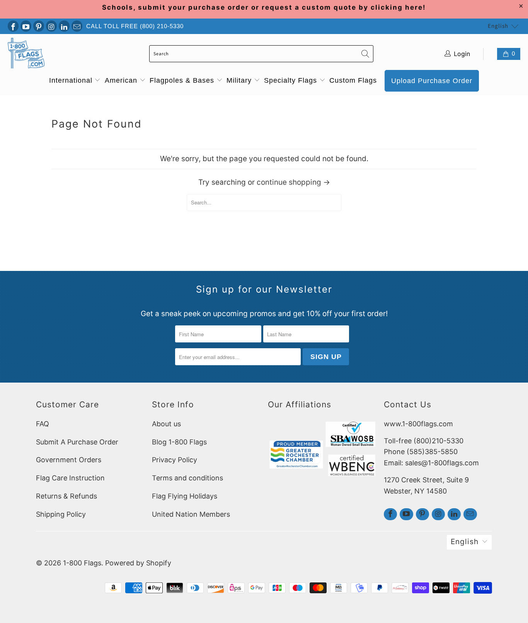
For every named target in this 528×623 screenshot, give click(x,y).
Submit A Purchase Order (77, 442)
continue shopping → (293, 182)
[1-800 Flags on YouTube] (25, 26)
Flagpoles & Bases (183, 80)
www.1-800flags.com (418, 424)
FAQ (42, 424)
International (72, 80)
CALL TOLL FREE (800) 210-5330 (135, 26)
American (122, 80)
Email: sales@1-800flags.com (431, 463)
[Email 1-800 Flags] (77, 26)
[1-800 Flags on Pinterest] (38, 26)
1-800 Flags (82, 563)
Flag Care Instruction (70, 478)
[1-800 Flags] (26, 54)
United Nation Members (191, 514)
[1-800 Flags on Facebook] (13, 26)
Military (240, 80)
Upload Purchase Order (431, 81)
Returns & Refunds (66, 496)
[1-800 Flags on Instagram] (51, 26)
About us (166, 424)
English (498, 26)
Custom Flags (353, 80)
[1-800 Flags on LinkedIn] (64, 26)
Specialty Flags (291, 80)
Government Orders (68, 460)
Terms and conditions (187, 478)
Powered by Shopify (138, 563)
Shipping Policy (61, 514)
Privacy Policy (174, 460)
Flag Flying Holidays (184, 496)
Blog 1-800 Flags (179, 442)
